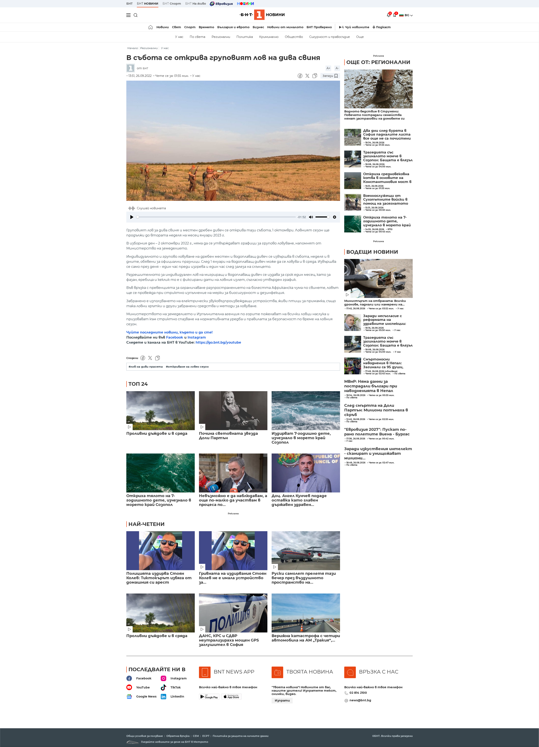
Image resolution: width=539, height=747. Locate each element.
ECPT (205, 736)
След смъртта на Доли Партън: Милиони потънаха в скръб (376, 410)
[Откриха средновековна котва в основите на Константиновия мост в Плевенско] (352, 180)
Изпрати (282, 700)
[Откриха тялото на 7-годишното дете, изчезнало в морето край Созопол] (160, 473)
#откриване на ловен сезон (187, 366)
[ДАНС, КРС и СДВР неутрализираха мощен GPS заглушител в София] (233, 613)
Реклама (233, 513)
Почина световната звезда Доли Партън (228, 435)
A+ (328, 68)
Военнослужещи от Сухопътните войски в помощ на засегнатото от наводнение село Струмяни (385, 199)
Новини (162, 27)
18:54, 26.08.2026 (355, 395)
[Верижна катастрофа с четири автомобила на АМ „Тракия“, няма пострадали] (306, 613)
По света (197, 37)
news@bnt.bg (360, 700)
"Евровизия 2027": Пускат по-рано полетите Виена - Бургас (377, 431)
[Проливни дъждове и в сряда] (160, 410)
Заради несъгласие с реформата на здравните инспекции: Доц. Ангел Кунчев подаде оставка (387, 320)
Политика (244, 37)
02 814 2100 (358, 692)
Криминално (269, 37)
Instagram (197, 337)
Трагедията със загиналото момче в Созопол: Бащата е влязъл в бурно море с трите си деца (388, 156)
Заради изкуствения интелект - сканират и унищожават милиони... (378, 453)
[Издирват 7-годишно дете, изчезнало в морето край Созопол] (306, 410)
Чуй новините (357, 27)
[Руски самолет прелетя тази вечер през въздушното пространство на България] (306, 550)
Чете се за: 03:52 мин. (381, 308)
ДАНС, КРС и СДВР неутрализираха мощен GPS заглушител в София (229, 640)
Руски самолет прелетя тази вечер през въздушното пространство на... (304, 578)
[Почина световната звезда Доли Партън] (233, 410)
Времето (206, 27)
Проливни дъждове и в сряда (156, 433)
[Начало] (150, 27)
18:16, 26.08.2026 (374, 328)
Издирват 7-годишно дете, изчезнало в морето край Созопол (301, 438)
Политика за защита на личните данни (240, 736)
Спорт (190, 27)
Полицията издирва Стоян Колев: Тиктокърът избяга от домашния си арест (159, 578)
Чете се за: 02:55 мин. (381, 419)
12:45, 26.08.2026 (355, 419)
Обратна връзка (177, 736)
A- (337, 68)
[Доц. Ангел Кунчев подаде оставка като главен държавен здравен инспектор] (306, 473)
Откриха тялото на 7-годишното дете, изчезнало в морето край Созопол (158, 500)
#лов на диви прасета (146, 366)
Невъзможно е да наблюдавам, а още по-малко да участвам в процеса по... (233, 500)
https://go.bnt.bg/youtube (218, 342)
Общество (294, 37)
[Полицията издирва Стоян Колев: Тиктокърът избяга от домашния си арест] (160, 550)
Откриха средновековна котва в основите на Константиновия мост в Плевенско (387, 178)
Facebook (174, 337)
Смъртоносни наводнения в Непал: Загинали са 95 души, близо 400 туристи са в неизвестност (386, 363)
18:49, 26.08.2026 (355, 463)
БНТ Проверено (319, 27)
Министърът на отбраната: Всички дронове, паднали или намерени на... (375, 302)
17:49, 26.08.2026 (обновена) (381, 371)
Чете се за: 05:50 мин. (378, 330)
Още (360, 37)
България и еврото (233, 27)
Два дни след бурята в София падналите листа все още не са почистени (387, 134)
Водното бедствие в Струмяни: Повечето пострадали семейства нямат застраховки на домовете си (374, 115)
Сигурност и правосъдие (329, 37)
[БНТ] (131, 68)
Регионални (221, 37)
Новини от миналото (285, 27)
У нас (179, 37)
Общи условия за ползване (144, 736)
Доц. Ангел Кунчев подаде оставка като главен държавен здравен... (299, 500)
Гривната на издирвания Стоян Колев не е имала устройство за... (232, 578)
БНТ (129, 3)
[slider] (216, 217)
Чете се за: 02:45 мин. (378, 373)
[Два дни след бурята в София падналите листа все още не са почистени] (352, 137)
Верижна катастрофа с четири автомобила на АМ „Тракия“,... (306, 638)
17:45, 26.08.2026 (355, 308)
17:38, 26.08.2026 (355, 439)
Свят (176, 27)
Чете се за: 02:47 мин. (381, 463)
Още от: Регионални (378, 62)
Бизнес (258, 27)
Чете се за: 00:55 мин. (381, 395)
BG (407, 15)
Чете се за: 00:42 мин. (381, 439)
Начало (132, 48)
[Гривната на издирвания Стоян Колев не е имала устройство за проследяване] (233, 550)
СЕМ (196, 736)
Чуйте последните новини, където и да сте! (169, 332)
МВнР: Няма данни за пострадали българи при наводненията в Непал (370, 386)
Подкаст (383, 27)
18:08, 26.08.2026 (374, 349)
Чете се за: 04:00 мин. (378, 352)
